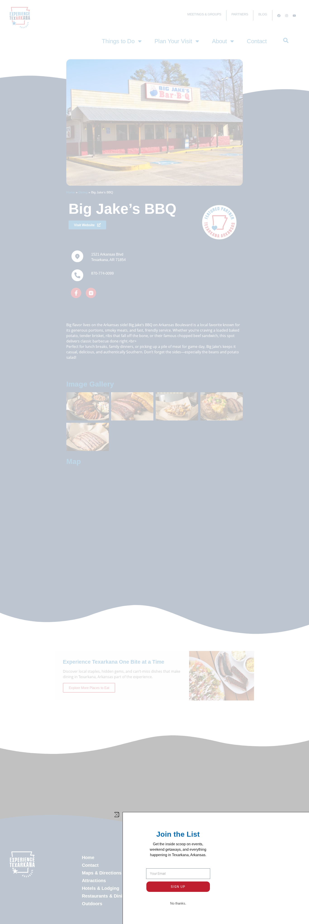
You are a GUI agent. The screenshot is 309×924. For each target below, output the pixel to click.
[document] (154, 462)
